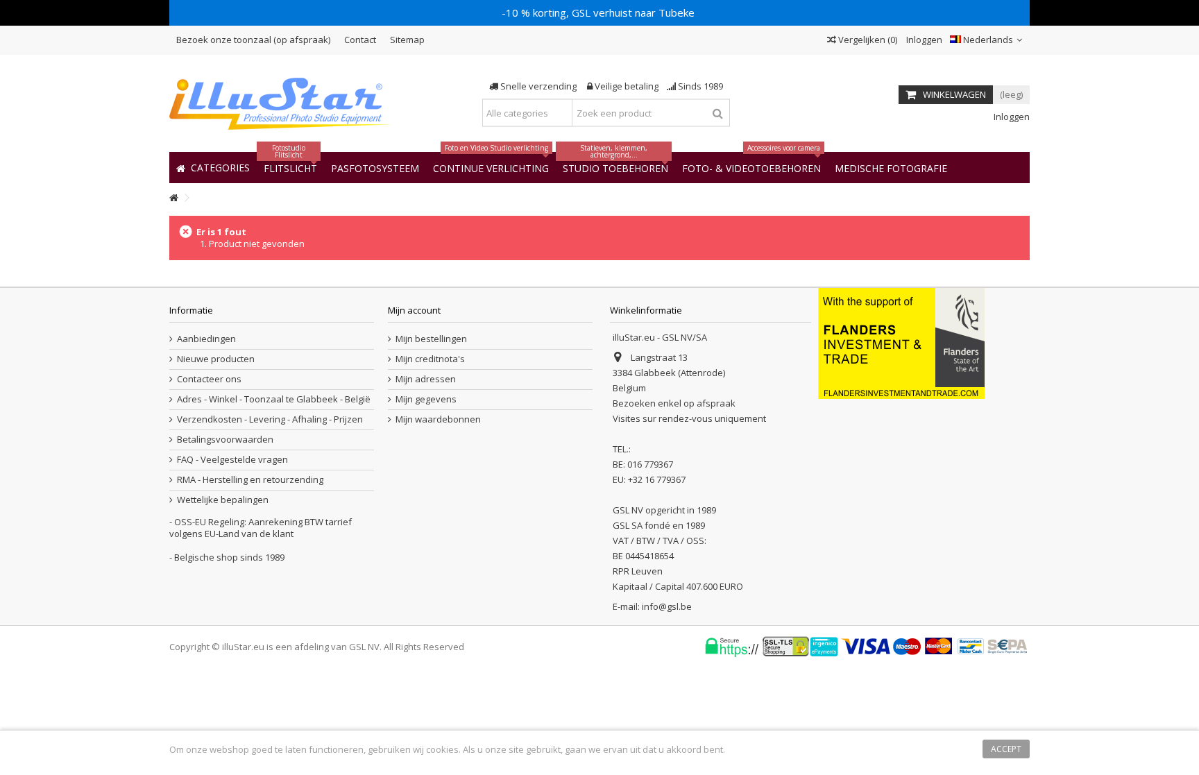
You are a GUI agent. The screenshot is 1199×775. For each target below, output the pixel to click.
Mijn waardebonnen (438, 419)
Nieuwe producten (216, 359)
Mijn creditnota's (430, 359)
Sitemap (407, 39)
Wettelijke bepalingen (223, 500)
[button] (891, 167)
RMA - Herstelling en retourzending (250, 480)
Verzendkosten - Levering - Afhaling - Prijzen (270, 419)
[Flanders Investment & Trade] (901, 342)
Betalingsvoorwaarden (225, 439)
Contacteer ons (209, 379)
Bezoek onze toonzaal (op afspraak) (253, 39)
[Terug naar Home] (173, 198)
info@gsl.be (667, 606)
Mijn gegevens (426, 399)
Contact (360, 39)
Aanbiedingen (206, 339)
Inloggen (923, 39)
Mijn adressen (426, 379)
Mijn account (414, 310)
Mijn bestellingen (431, 339)
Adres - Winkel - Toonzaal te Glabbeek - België (274, 399)
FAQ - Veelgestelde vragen (232, 460)
